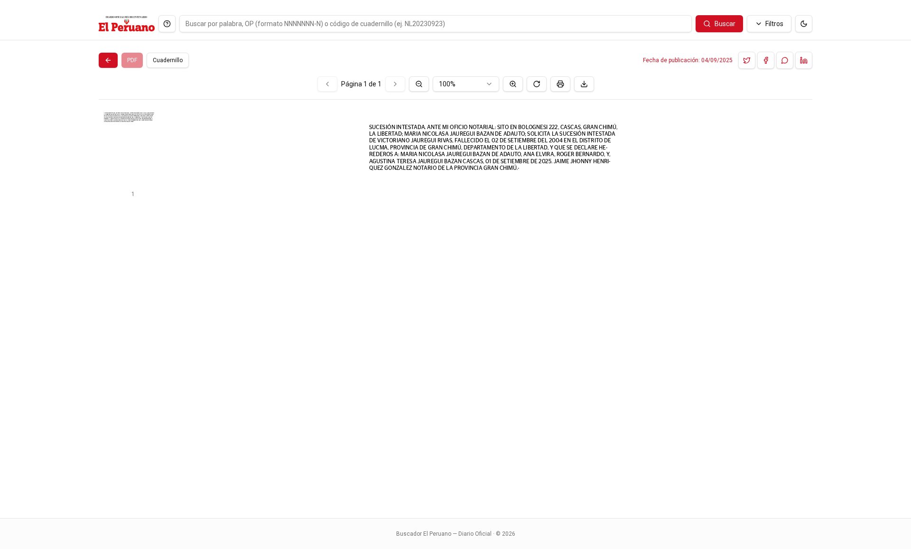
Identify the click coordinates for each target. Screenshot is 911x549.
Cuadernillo (168, 60)
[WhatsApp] (784, 60)
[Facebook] (765, 60)
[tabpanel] (455, 291)
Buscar (725, 24)
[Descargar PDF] (584, 84)
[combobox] (466, 84)
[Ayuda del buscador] (167, 23)
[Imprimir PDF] (560, 84)
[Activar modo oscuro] (803, 23)
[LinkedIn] (803, 60)
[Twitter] (746, 60)
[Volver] (108, 60)
